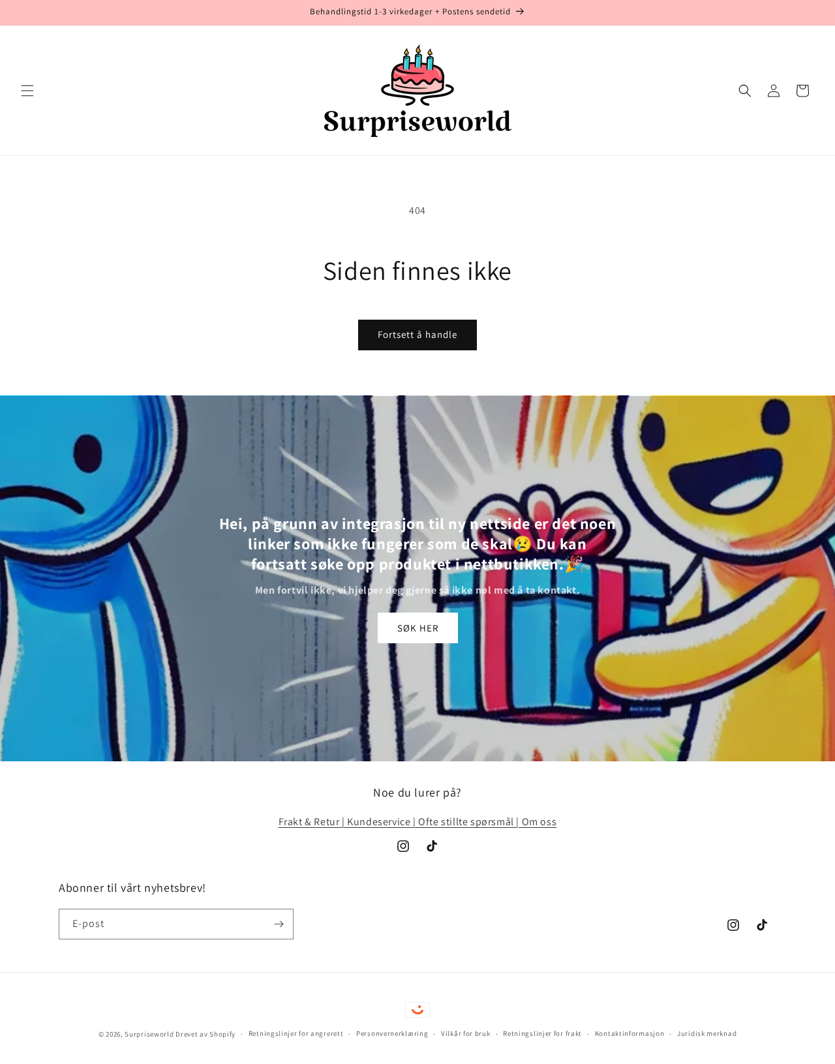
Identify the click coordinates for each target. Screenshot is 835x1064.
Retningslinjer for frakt (542, 1033)
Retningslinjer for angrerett (296, 1033)
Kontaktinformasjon (630, 1033)
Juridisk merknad (706, 1033)
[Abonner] (278, 924)
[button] (27, 90)
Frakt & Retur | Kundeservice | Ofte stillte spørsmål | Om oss (418, 821)
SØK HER (417, 628)
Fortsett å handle (417, 334)
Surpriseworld (149, 1034)
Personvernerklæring (392, 1033)
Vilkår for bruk (466, 1033)
